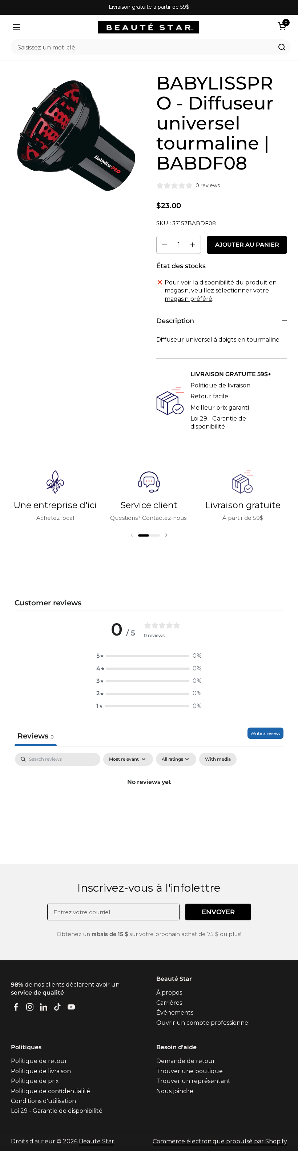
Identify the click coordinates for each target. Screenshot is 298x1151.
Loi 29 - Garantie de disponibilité (56, 1110)
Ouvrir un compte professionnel (203, 1022)
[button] (283, 26)
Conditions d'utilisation (43, 1101)
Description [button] (175, 321)
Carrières (169, 1002)
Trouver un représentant (193, 1081)
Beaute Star (96, 1141)
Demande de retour (185, 1061)
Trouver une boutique (189, 1071)
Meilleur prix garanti (219, 407)
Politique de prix (35, 1081)
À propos (169, 992)
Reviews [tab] (35, 736)
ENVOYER (218, 912)
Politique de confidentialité (50, 1091)
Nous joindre (174, 1091)
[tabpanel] (149, 806)
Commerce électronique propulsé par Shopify (220, 1141)
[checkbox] (218, 759)
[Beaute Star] (148, 27)
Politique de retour (39, 1061)
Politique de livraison (220, 385)
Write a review (265, 733)
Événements (174, 1012)
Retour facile (209, 396)
